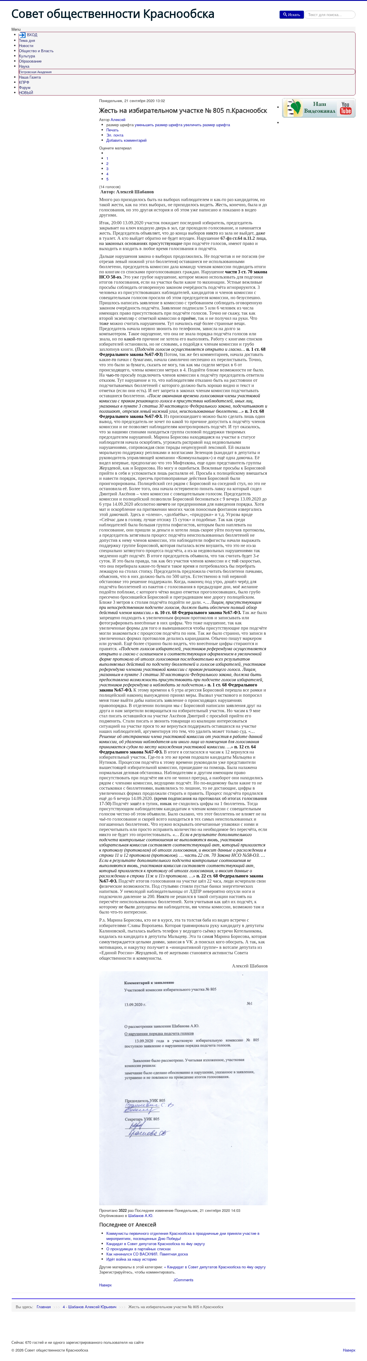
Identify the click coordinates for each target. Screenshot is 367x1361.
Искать (294, 14)
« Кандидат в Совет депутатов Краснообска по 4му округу (215, 1267)
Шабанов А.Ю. (140, 1215)
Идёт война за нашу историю (131, 1259)
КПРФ (24, 82)
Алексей (118, 119)
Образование (30, 61)
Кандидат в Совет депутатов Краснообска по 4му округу (155, 1243)
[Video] (319, 107)
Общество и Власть (36, 50)
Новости (26, 45)
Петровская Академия (35, 71)
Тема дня (27, 40)
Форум (24, 87)
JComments (183, 1279)
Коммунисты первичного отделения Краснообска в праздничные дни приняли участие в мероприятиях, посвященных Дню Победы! (182, 1235)
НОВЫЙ (26, 92)
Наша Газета (30, 77)
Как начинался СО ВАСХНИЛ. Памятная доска (147, 1254)
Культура (27, 56)
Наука (24, 66)
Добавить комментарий (126, 140)
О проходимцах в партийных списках (138, 1248)
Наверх (105, 1285)
